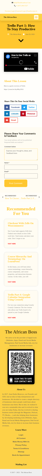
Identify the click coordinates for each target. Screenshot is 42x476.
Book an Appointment (21, 455)
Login (21, 435)
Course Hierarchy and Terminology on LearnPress (20, 259)
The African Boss (10, 17)
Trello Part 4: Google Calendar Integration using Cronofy (19, 297)
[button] (36, 17)
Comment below (10, 146)
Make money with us (21, 442)
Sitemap (21, 452)
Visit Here (12, 244)
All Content (21, 438)
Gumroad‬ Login (21, 11)
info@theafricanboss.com (22, 3)
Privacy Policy (21, 445)
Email (6, 171)
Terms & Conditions (21, 448)
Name (6, 163)
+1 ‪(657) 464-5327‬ (22, 6)
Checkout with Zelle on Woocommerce (20, 224)
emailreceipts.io (32, 11)
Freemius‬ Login (10, 11)
